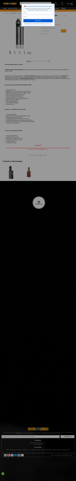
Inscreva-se (38, 20)
